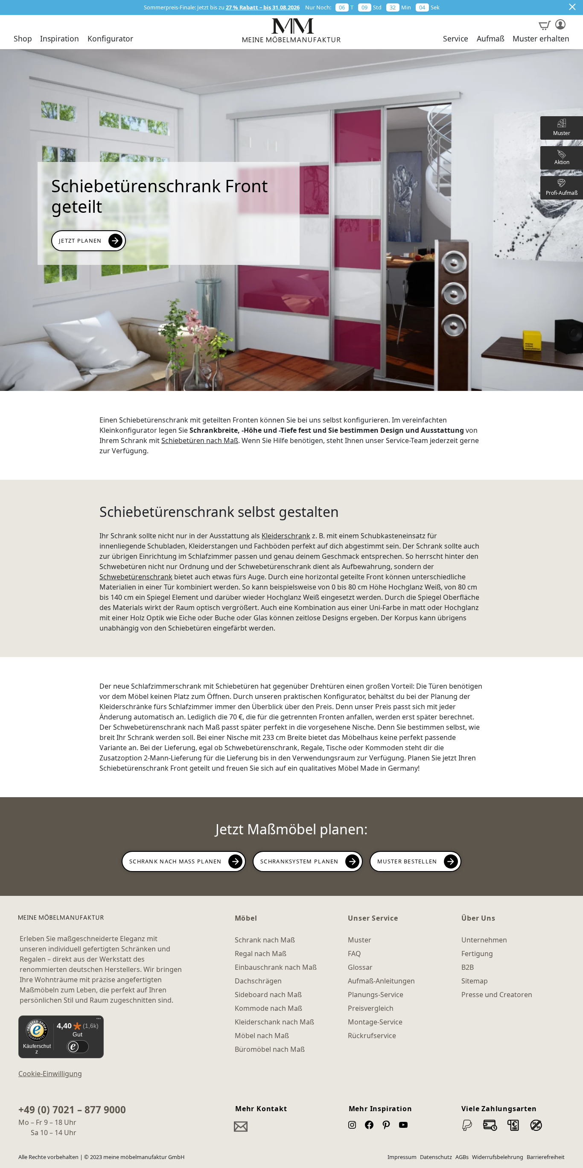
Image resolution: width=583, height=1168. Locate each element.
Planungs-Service (375, 994)
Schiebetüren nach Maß (199, 440)
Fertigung (477, 953)
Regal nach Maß (260, 953)
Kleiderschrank (286, 535)
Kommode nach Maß (268, 1008)
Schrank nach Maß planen (175, 861)
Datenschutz (436, 1157)
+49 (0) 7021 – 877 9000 (72, 1109)
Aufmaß (490, 39)
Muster (359, 940)
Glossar (360, 967)
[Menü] (98, 1020)
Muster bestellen (407, 861)
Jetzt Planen (80, 240)
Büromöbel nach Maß (270, 1049)
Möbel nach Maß (262, 1035)
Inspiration (59, 39)
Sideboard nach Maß (268, 994)
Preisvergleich (371, 1008)
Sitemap (474, 981)
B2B (467, 967)
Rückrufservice (372, 1035)
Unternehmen (484, 940)
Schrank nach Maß (265, 940)
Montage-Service (375, 1022)
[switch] (77, 1047)
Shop (23, 39)
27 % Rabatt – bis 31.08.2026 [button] (263, 7)
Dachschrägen (258, 981)
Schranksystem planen (299, 861)
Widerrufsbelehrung (497, 1157)
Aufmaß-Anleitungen (381, 981)
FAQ (354, 953)
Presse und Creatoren (496, 994)
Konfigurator (110, 39)
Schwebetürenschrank (135, 576)
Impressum (402, 1157)
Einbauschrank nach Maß (276, 967)
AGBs (462, 1157)
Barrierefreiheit (546, 1157)
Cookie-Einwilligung (50, 1073)
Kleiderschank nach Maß (274, 1022)
